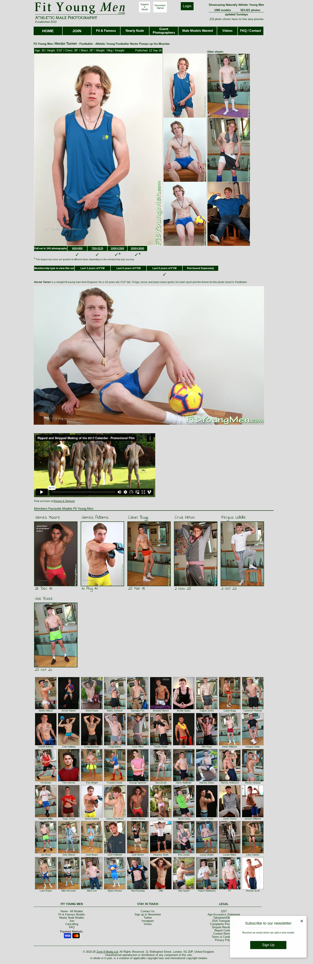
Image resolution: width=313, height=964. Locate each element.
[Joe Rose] (46, 852)
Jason (161, 818)
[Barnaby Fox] (138, 708)
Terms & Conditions (224, 936)
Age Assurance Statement (224, 914)
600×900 (77, 248)
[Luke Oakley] (253, 852)
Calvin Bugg (138, 517)
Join (71, 920)
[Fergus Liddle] (253, 744)
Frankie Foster (114, 782)
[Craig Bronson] (92, 744)
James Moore (47, 517)
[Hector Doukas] (253, 780)
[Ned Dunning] (138, 888)
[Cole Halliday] (69, 744)
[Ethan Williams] (230, 744)
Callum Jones (207, 710)
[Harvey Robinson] (230, 780)
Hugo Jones (69, 818)
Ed (183, 746)
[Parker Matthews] (207, 888)
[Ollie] (161, 888)
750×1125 (97, 248)
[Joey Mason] (69, 852)
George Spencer (137, 782)
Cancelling (71, 924)
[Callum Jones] (207, 708)
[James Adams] (92, 816)
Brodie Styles (184, 710)
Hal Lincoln (161, 782)
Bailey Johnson (115, 710)
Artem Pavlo (92, 710)
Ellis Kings (207, 746)
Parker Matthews (207, 890)
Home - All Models (71, 911)
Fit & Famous (106, 30)
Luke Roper (46, 890)
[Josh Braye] (92, 852)
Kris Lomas (184, 854)
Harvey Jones (207, 782)
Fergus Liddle (233, 517)
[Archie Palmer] (69, 708)
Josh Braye (92, 854)
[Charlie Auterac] (46, 744)
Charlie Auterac (46, 746)
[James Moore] (138, 816)
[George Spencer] (138, 780)
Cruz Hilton (185, 517)
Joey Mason (68, 854)
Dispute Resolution (223, 927)
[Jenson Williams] (253, 816)
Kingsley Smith (160, 854)
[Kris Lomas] (184, 852)
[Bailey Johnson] (115, 708)
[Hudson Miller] (46, 816)
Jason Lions (184, 818)
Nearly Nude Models (71, 917)
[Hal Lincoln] (161, 780)
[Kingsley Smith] (161, 852)
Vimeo (148, 924)
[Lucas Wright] (207, 852)
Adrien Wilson (46, 710)
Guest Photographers (164, 30)
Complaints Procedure (223, 924)
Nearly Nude (135, 30)
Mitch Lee (92, 890)
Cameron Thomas (252, 710)
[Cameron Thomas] (253, 708)
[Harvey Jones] (207, 780)
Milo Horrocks (69, 890)
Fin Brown (46, 782)
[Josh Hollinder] (115, 852)
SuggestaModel (144, 7)
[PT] (230, 888)
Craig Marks (114, 746)
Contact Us (148, 911)
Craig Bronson (91, 746)
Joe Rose (44, 598)
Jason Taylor (207, 818)
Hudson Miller (46, 818)
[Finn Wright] (92, 780)
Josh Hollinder (115, 854)
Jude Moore (138, 854)
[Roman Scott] (253, 888)
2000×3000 (137, 248)
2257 (224, 911)
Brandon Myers (161, 710)
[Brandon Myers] (161, 708)
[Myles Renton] (115, 888)
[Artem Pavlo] (92, 708)
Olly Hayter (184, 890)
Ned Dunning (138, 890)
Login (187, 6)
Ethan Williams (229, 746)
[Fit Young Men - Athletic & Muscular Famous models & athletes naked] (80, 14)
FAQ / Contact (250, 30)
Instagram (148, 920)
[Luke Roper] (46, 888)
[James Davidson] (115, 816)
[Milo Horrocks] (69, 888)
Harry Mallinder (184, 782)
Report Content (223, 930)
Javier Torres (230, 818)
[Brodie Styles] (184, 708)
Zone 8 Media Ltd (107, 951)
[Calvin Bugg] (230, 708)
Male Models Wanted (197, 30)
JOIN (76, 31)
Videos (227, 30)
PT (229, 890)
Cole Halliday (69, 746)
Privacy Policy (224, 940)
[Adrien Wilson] (46, 708)
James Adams (95, 517)
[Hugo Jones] (69, 816)
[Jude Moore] (138, 852)
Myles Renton (115, 890)
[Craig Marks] (115, 744)
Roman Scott (253, 890)
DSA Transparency (223, 920)
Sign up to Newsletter (148, 914)
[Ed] (184, 744)
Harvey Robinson (230, 782)
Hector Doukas (253, 782)
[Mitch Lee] (92, 888)
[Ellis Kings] (207, 744)
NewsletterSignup (160, 6)
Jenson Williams (252, 818)
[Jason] (161, 816)
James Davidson (114, 818)
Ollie (161, 890)
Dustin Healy (160, 746)
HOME (48, 31)
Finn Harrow (68, 782)
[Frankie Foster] (115, 780)
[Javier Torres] (230, 816)
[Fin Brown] (46, 780)
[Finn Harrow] (69, 780)
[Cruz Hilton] (138, 744)
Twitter (148, 917)
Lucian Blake (229, 854)
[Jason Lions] (184, 816)
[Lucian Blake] (230, 852)
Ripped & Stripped (64, 501)
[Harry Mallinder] (184, 780)
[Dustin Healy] (161, 744)
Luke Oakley (252, 854)
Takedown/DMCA (223, 917)
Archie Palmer (69, 710)
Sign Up (268, 945)
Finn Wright (92, 782)
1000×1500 (117, 248)
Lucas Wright (207, 854)
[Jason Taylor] (207, 816)
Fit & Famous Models (71, 914)
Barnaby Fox (138, 710)
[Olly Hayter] (184, 888)
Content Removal (223, 933)
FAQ (72, 927)
